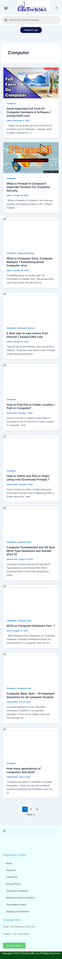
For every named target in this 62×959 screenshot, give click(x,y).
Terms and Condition (17, 891)
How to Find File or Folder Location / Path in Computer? (31, 406)
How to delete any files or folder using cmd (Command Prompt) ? (28, 477)
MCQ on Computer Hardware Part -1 (31, 625)
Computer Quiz (24, 542)
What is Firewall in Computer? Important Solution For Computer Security (28, 187)
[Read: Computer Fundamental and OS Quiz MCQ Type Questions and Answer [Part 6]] (31, 521)
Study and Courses (26, 253)
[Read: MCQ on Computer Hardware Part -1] (31, 599)
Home (9, 863)
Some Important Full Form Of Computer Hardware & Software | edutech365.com (29, 112)
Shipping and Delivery (17, 911)
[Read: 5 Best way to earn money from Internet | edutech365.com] (31, 307)
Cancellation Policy (16, 904)
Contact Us (12, 877)
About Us (11, 870)
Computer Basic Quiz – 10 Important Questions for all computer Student (30, 695)
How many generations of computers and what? (24, 770)
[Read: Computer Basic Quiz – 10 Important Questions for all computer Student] (31, 667)
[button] (5, 8)
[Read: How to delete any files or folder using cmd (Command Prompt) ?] (31, 450)
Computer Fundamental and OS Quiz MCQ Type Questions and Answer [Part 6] (31, 551)
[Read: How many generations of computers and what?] (31, 742)
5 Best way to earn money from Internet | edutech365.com (27, 335)
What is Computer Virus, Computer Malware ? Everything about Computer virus (30, 262)
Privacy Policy (13, 884)
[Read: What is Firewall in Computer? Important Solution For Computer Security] (31, 157)
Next (31, 814)
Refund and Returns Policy (20, 898)
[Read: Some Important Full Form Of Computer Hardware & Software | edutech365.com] (31, 82)
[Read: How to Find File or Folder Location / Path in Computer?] (31, 378)
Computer (11, 103)
